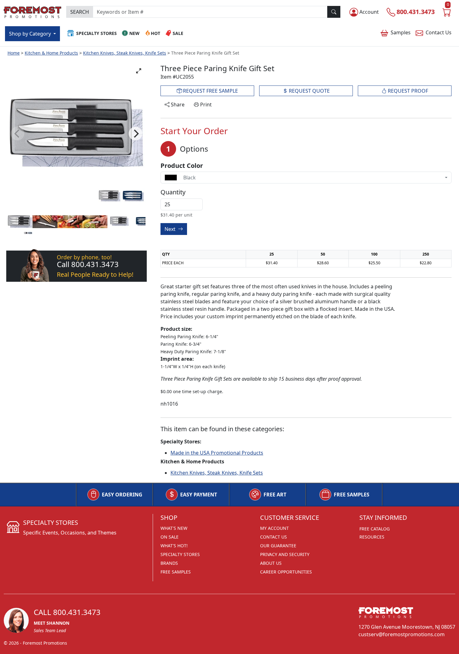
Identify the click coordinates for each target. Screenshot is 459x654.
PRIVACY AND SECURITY (284, 554)
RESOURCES (371, 537)
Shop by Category (30, 33)
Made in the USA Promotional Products (216, 452)
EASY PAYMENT (198, 494)
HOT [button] (155, 33)
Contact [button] (439, 32)
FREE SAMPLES (351, 494)
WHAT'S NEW (173, 528)
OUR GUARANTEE (278, 546)
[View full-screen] (138, 71)
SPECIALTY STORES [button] (96, 33)
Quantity (172, 192)
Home (13, 53)
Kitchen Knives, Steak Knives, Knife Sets (124, 53)
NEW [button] (134, 33)
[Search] (333, 12)
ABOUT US (271, 563)
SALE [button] (178, 33)
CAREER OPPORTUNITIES (286, 572)
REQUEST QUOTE (309, 90)
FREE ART (275, 494)
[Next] (135, 133)
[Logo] (32, 11)
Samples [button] (401, 32)
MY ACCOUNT (274, 528)
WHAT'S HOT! (174, 546)
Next (171, 229)
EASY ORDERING (122, 494)
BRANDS (169, 563)
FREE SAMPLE (210, 90)
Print (205, 104)
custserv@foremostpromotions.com (401, 634)
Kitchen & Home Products (51, 53)
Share (177, 104)
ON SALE (169, 537)
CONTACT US (273, 537)
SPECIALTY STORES (180, 554)
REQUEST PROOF (407, 90)
